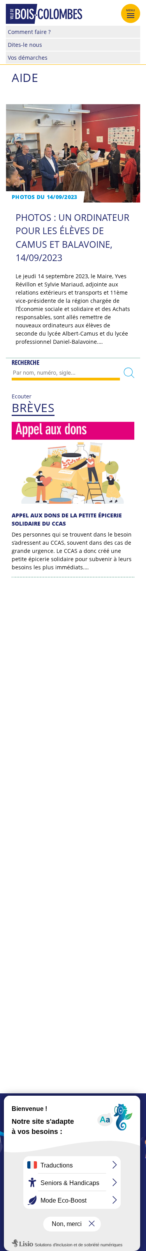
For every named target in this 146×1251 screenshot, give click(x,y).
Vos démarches (27, 57)
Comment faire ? (29, 32)
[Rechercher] (129, 372)
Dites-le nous (25, 44)
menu (130, 10)
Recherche (25, 362)
